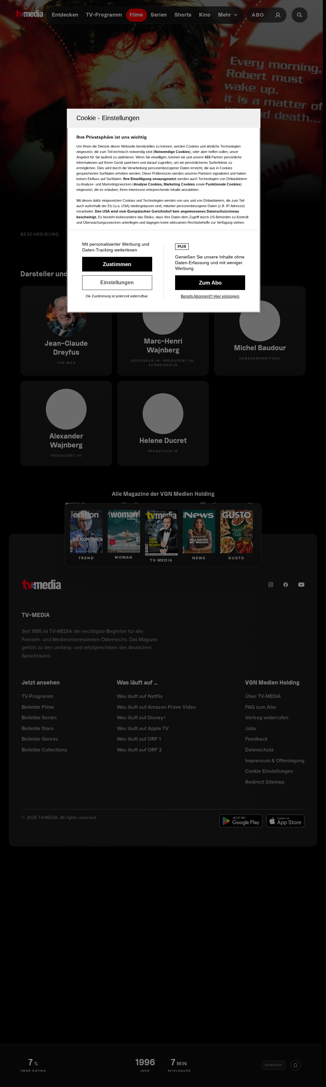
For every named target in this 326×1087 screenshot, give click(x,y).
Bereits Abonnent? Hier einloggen (210, 296)
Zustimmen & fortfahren (117, 264)
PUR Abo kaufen (210, 282)
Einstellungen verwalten (117, 282)
